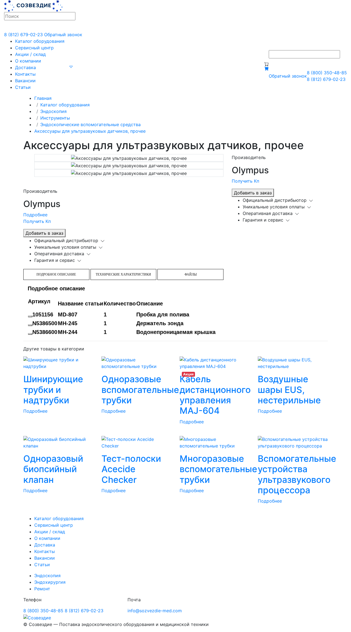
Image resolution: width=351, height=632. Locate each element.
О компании (28, 61)
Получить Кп (37, 221)
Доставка (25, 67)
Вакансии (25, 80)
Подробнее (35, 214)
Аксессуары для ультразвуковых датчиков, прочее (90, 131)
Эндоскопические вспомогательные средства (90, 124)
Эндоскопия (53, 111)
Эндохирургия (50, 582)
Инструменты (55, 118)
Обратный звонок (63, 34)
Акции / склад (30, 54)
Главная (43, 98)
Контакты (25, 74)
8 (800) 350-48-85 (327, 72)
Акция (188, 374)
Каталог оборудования (39, 41)
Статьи (23, 87)
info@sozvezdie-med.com (155, 610)
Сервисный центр (34, 47)
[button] (71, 66)
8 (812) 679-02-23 (23, 34)
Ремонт (42, 588)
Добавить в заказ (44, 233)
